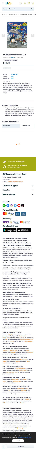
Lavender (5, 336)
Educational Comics (26, 14)
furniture (27, 399)
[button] (3, 35)
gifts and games (20, 368)
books (10, 334)
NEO (27, 388)
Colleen (4, 361)
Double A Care (17, 381)
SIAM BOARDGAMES (11, 372)
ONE (4, 403)
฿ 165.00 (6, 63)
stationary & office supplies (10, 350)
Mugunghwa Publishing (26, 339)
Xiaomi (4, 381)
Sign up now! (22, 428)
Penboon (21, 338)
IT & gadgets (20, 388)
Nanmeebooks (28, 341)
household (15, 379)
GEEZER (23, 390)
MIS (6, 339)
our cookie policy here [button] (24, 438)
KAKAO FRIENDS (23, 370)
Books (3, 14)
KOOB (12, 341)
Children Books (12, 14)
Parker (27, 350)
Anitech (25, 379)
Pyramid (18, 361)
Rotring (13, 352)
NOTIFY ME (21, 446)
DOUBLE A (30, 352)
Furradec (22, 403)
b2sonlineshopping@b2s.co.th (15, 182)
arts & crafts (23, 359)
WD (9, 390)
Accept (18, 441)
